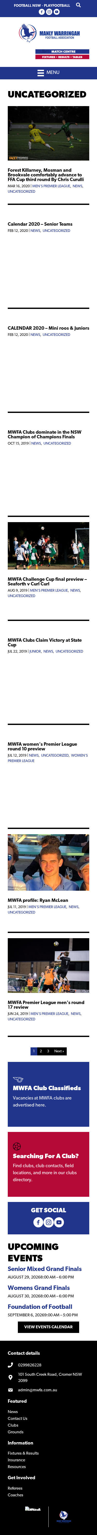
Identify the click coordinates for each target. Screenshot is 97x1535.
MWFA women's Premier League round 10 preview (42, 747)
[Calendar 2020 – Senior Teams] (48, 213)
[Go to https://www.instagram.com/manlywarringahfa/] (49, 12)
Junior (35, 652)
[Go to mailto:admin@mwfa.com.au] (48, 1390)
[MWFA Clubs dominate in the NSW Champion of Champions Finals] (48, 421)
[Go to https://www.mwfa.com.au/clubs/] (48, 1164)
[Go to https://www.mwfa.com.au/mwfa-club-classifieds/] (48, 1094)
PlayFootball (57, 6)
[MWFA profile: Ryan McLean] (48, 889)
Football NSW (27, 6)
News (77, 186)
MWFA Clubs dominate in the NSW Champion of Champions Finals (44, 435)
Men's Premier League (51, 186)
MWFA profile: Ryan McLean (38, 900)
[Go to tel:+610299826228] (48, 1365)
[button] (48, 1327)
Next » (59, 1051)
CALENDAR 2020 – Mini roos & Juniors (48, 328)
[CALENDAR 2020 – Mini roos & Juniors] (48, 317)
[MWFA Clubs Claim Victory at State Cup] (48, 629)
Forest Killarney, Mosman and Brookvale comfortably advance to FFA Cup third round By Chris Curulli (46, 175)
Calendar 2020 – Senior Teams (40, 224)
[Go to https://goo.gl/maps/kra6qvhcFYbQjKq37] (48, 1378)
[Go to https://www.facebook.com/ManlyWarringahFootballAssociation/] (42, 12)
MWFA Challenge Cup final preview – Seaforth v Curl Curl (47, 582)
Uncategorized (21, 192)
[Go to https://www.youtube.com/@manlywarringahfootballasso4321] (57, 12)
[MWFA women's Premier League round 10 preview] (48, 733)
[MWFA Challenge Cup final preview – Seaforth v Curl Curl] (48, 568)
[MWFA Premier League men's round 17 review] (48, 992)
